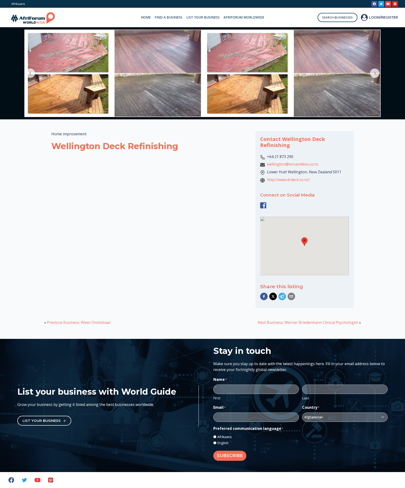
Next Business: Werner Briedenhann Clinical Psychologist (308, 322)
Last (305, 398)
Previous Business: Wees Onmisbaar (79, 322)
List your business (203, 17)
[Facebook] (374, 4)
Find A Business (168, 17)
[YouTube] (388, 4)
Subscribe (230, 455)
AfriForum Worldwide (244, 17)
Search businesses (337, 17)
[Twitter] (381, 4)
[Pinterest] (395, 4)
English (223, 442)
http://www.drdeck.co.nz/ (288, 179)
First (217, 398)
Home (146, 17)
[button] (264, 296)
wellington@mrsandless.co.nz (293, 164)
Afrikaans (224, 436)
